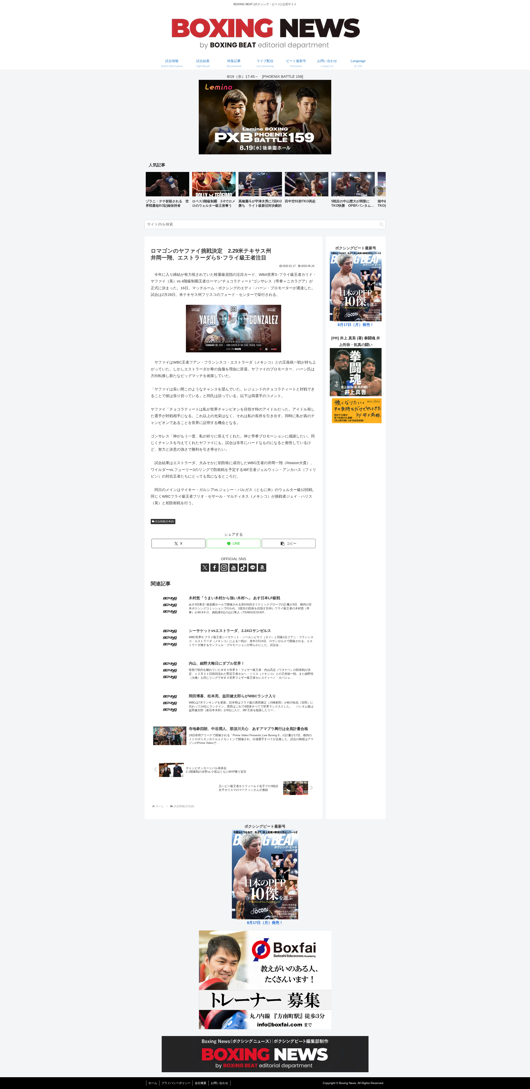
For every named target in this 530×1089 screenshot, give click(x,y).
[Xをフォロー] (205, 567)
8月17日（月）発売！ (356, 325)
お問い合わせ (219, 1083)
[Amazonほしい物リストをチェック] (262, 567)
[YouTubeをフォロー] (233, 567)
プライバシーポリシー (175, 1083)
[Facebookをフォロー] (214, 567)
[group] (167, 191)
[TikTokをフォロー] (243, 567)
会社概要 (200, 1083)
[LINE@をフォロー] (252, 567)
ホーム (152, 1083)
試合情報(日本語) (164, 521)
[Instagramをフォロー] (224, 567)
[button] (378, 191)
